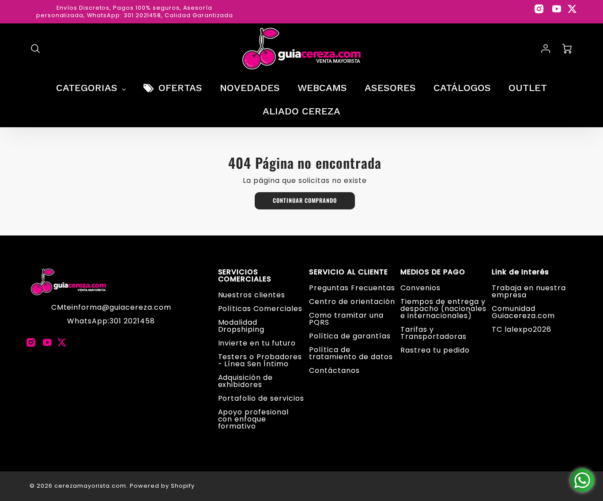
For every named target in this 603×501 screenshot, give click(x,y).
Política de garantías (349, 336)
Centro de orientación (352, 301)
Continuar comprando (305, 200)
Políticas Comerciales (260, 309)
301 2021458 (132, 321)
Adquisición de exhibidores (245, 381)
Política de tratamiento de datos (350, 353)
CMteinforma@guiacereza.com (111, 307)
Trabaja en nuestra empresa (528, 291)
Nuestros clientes (251, 295)
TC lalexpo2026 (521, 329)
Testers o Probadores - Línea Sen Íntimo (260, 360)
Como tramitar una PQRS (346, 318)
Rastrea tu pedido (434, 350)
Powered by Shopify (162, 486)
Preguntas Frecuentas (352, 288)
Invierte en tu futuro (257, 343)
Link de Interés (520, 272)
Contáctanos (334, 370)
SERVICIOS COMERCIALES (245, 276)
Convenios (420, 288)
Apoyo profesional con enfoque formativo (253, 419)
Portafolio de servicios (261, 398)
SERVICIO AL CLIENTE (348, 272)
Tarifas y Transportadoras (433, 333)
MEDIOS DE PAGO (432, 272)
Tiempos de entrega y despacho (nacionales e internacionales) (443, 308)
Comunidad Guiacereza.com (523, 312)
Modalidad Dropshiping (241, 325)
